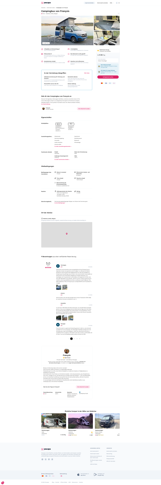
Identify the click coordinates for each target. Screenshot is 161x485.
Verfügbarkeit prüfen (108, 77)
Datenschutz (75, 482)
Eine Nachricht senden (84, 108)
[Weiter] (64, 421)
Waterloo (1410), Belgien (52, 13)
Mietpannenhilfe (110, 458)
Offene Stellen (63, 482)
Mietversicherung (110, 456)
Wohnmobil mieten (94, 453)
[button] (2, 482)
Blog (53, 482)
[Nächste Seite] (79, 338)
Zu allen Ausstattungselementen (63, 146)
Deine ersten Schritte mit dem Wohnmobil (96, 457)
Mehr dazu (86, 73)
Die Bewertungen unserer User (96, 461)
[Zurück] (42, 421)
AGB (69, 482)
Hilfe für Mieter (93, 464)
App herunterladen (89, 2)
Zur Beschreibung (45, 104)
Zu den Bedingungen (60, 203)
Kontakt (57, 482)
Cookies (81, 482)
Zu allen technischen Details (62, 159)
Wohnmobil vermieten (102, 3)
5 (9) (44, 13)
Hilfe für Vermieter (110, 461)
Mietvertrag (109, 453)
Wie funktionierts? (94, 451)
